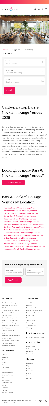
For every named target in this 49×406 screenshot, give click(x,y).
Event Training (33, 342)
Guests (8, 80)
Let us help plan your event (35, 337)
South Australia (7, 382)
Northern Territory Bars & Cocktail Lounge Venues (24, 227)
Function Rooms (7, 315)
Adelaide (5, 355)
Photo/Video (30, 315)
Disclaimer (29, 371)
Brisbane (5, 357)
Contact (29, 378)
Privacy (28, 373)
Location (8, 61)
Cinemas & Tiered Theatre (10, 310)
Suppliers (16, 50)
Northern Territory (8, 375)
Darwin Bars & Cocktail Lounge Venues (20, 216)
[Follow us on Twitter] (40, 401)
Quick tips (29, 351)
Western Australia (7, 393)
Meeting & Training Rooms (10, 325)
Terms (28, 376)
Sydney (4, 385)
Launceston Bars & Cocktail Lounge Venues (22, 249)
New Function (6, 328)
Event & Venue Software (34, 310)
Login (28, 368)
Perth (3, 377)
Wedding (29, 328)
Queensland (6, 380)
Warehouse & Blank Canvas (10, 340)
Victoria (4, 390)
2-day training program (34, 349)
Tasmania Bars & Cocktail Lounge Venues (21, 241)
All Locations (8, 350)
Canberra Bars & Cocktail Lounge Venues (21, 213)
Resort (4, 333)
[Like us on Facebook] (34, 401)
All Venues (7, 298)
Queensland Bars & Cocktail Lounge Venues (22, 232)
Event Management (35, 333)
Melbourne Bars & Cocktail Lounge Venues (21, 221)
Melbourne (5, 370)
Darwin (4, 362)
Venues (5, 50)
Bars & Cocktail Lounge (9, 303)
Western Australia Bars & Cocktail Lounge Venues (24, 246)
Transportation (31, 325)
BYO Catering (6, 308)
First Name (10, 270)
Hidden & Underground (9, 318)
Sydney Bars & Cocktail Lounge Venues (20, 238)
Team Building (30, 320)
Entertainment (31, 308)
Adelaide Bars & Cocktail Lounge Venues (20, 208)
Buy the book (30, 346)
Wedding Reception (8, 346)
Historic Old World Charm (10, 320)
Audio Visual (30, 303)
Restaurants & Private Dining (11, 335)
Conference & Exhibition (10, 313)
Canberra (5, 360)
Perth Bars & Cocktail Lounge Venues (19, 230)
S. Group (12, 402)
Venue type (9, 70)
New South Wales (7, 372)
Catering (29, 305)
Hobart (4, 365)
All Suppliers (32, 298)
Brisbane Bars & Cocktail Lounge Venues (20, 210)
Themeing (29, 323)
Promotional (30, 318)
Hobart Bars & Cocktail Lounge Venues (20, 219)
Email (29, 270)
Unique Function (7, 338)
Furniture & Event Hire (33, 313)
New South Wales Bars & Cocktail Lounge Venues (24, 224)
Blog (27, 366)
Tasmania (5, 388)
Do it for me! (7, 53)
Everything (28, 50)
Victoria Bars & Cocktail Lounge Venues (20, 243)
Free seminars (30, 354)
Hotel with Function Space (10, 323)
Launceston (5, 367)
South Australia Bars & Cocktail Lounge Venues (23, 235)
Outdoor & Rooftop (8, 330)
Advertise (29, 363)
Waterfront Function (8, 343)
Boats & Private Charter (9, 305)
